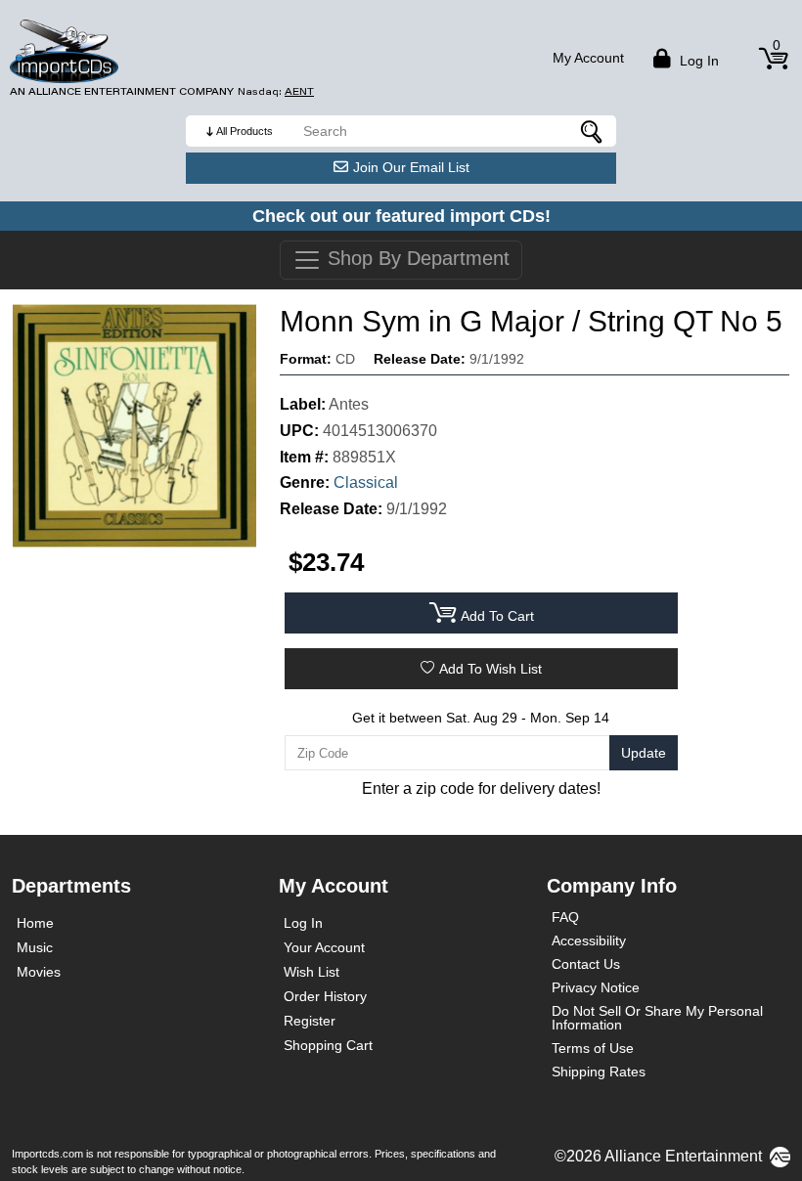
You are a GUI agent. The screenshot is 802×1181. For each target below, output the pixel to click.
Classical (366, 482)
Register (309, 1020)
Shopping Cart (328, 1045)
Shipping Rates (599, 1071)
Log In (303, 923)
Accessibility (589, 940)
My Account (588, 58)
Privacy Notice (596, 987)
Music (35, 947)
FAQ (565, 917)
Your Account (324, 947)
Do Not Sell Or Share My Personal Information (657, 1017)
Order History (325, 996)
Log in (697, 60)
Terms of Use (593, 1048)
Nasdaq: (276, 91)
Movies (39, 972)
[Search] (591, 131)
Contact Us (586, 964)
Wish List (311, 972)
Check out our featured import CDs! (401, 216)
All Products (244, 131)
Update (643, 753)
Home (35, 923)
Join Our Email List (411, 167)
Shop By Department (416, 258)
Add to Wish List (490, 669)
